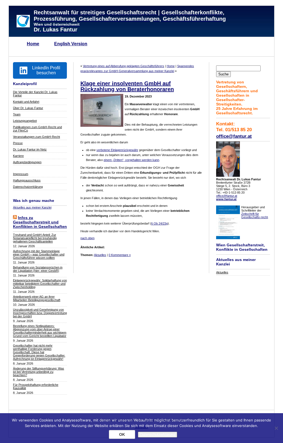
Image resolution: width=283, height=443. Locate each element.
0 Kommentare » (120, 255)
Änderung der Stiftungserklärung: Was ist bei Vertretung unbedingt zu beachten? (38, 372)
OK (122, 434)
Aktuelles (222, 272)
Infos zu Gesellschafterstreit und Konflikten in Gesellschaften (40, 222)
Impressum (20, 174)
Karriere (18, 155)
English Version (70, 43)
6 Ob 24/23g (159, 223)
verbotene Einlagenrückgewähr (117, 150)
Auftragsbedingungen (27, 162)
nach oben (87, 238)
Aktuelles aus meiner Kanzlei (32, 207)
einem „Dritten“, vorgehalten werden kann (131, 160)
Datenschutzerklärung (28, 186)
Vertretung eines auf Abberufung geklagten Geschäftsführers (123, 66)
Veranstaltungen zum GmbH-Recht (36, 136)
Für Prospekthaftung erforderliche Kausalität (35, 386)
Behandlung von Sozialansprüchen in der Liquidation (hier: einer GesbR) (37, 269)
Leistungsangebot (25, 120)
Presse (18, 143)
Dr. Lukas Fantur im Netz (30, 149)
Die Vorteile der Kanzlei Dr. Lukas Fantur (35, 93)
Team (16, 114)
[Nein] (276, 428)
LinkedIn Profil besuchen (46, 70)
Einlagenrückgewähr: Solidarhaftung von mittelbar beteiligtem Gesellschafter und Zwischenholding (40, 284)
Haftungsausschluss (27, 180)
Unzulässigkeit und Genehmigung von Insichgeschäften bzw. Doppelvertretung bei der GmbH (40, 313)
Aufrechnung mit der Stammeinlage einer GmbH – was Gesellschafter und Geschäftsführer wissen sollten (38, 254)
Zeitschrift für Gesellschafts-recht (254, 215)
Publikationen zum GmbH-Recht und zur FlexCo (37, 128)
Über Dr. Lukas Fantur (28, 108)
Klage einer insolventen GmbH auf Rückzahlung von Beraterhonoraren (127, 86)
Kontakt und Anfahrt (26, 101)
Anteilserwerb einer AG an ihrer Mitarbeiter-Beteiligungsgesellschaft (36, 298)
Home (33, 43)
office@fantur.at (234, 136)
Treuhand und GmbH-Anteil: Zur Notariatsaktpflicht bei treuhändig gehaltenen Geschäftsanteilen (35, 238)
